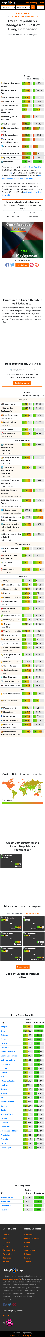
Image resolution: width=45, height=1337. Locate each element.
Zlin (2, 1076)
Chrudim (4, 1139)
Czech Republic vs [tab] (14, 913)
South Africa (29, 1250)
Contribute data (22, 383)
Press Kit (7, 1315)
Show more (22, 967)
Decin (3, 1110)
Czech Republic (17, 16)
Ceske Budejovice (9, 1056)
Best (42, 2)
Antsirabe (5, 1201)
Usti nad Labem (8, 1060)
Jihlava (4, 1089)
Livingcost (33, 34)
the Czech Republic (33, 167)
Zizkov (4, 1068)
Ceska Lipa (6, 1147)
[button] (7, 264)
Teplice (4, 1118)
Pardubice (5, 1064)
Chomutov (5, 1126)
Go (33, 7)
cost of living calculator (12, 1279)
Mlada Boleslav (8, 1081)
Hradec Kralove (8, 1051)
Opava (4, 1106)
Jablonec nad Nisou (9, 1131)
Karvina (4, 1122)
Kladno (4, 1072)
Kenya (27, 1258)
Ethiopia (27, 1254)
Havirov (4, 1085)
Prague (4, 1026)
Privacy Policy (29, 1335)
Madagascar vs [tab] (32, 913)
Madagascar (32, 16)
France (27, 1242)
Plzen (3, 1039)
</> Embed (22, 265)
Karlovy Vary (7, 1114)
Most (3, 1097)
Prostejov (5, 1135)
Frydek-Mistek (7, 1101)
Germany (28, 1234)
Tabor (3, 1143)
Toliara (4, 1210)
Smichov (5, 1093)
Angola (27, 1261)
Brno (3, 1031)
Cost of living (31, 2)
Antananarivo (7, 1197)
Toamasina (6, 1205)
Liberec (4, 1043)
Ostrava (4, 1035)
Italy (26, 1246)
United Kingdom (31, 1238)
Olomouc (5, 1047)
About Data (15, 1335)
